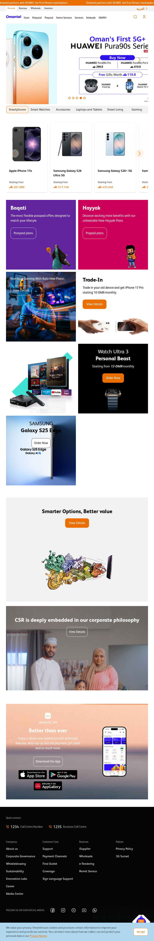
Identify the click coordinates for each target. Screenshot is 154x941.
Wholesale (36, 8)
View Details (21, 290)
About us (12, 849)
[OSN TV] (41, 378)
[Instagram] (63, 910)
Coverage (49, 871)
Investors (48, 8)
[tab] (17, 109)
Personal (11, 8)
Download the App (48, 761)
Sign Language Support (58, 878)
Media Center (14, 893)
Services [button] (79, 17)
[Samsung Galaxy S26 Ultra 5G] (71, 157)
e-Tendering (86, 864)
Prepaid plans (95, 233)
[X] (73, 910)
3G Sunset (122, 856)
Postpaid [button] (37, 17)
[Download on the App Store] (33, 774)
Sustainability (15, 871)
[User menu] (144, 16)
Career (10, 886)
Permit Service (88, 871)
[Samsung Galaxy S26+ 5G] (115, 157)
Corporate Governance (20, 856)
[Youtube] (84, 910)
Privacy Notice (38, 935)
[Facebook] (52, 910)
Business (23, 8)
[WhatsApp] (94, 910)
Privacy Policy (124, 849)
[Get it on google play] (63, 774)
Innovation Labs (16, 878)
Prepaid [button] (49, 17)
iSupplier (85, 849)
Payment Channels (55, 856)
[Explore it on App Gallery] (48, 785)
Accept (141, 931)
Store (26, 17)
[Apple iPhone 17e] (26, 157)
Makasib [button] (91, 17)
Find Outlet (50, 864)
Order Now (113, 378)
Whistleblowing (16, 864)
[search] (135, 16)
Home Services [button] (64, 17)
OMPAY (103, 17)
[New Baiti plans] (41, 307)
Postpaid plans (23, 233)
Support (48, 849)
